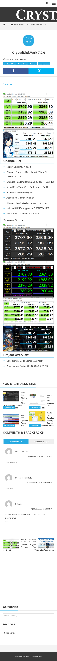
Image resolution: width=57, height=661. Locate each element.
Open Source (23, 64)
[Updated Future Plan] (11, 423)
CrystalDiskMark (10, 64)
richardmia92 (22, 452)
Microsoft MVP (35, 407)
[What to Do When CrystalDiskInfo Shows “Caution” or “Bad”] (11, 400)
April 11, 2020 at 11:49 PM (41, 509)
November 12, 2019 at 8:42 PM (39, 483)
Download (7, 84)
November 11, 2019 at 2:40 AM (39, 456)
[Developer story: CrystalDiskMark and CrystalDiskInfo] (37, 420)
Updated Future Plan (24, 423)
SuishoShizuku (44, 64)
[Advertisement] (28, 581)
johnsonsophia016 (24, 478)
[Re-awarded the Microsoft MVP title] (37, 402)
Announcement (9, 425)
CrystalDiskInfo (9, 407)
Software (33, 64)
